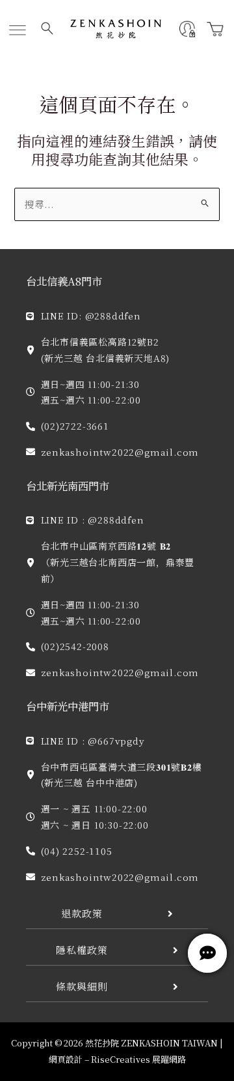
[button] (17, 31)
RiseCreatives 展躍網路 (138, 1059)
